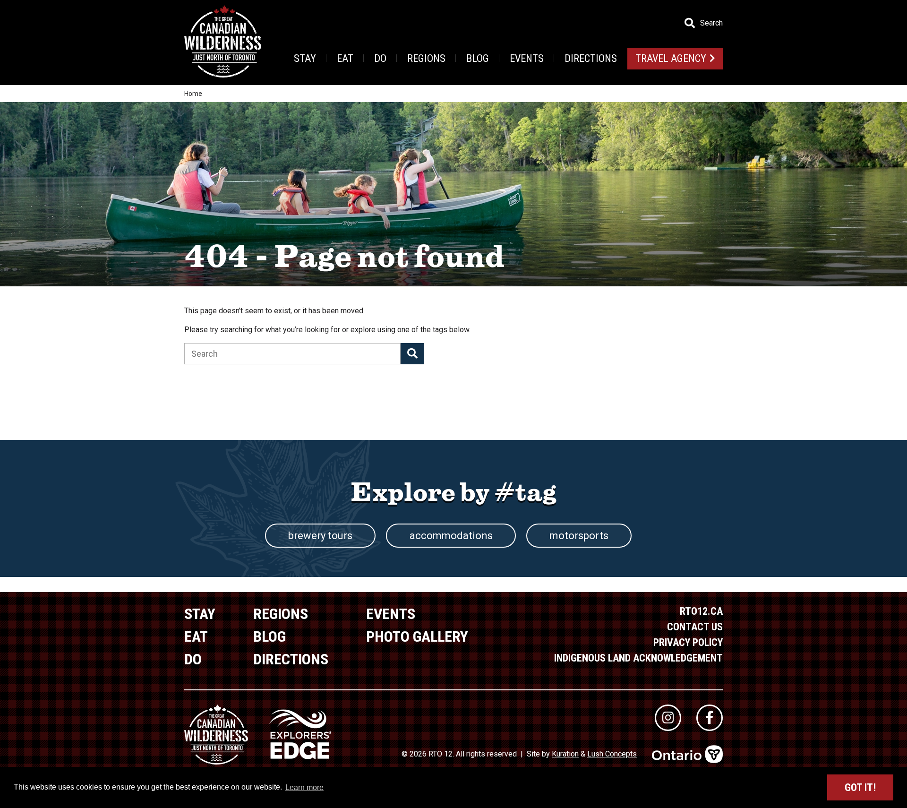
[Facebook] (709, 718)
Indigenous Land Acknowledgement (638, 658)
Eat (345, 58)
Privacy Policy (688, 642)
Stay (305, 58)
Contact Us (695, 627)
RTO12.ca (701, 611)
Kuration (565, 753)
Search (711, 23)
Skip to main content (188, 22)
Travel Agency (670, 58)
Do (380, 58)
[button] (412, 353)
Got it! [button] (860, 787)
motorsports (578, 536)
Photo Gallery (417, 636)
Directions (591, 58)
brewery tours (320, 536)
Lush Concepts (612, 753)
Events (527, 58)
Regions (426, 58)
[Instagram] (668, 718)
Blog (477, 58)
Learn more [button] (304, 787)
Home (193, 93)
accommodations (451, 536)
